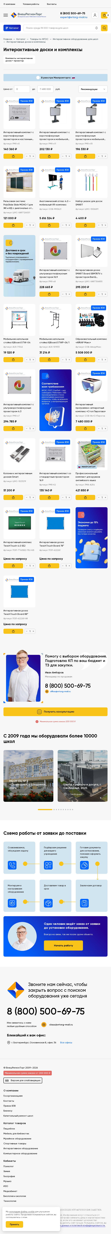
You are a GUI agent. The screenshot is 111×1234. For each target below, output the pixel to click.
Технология (9, 1201)
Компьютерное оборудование (20, 1153)
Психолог (8, 1166)
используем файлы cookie (22, 1211)
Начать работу (63, 945)
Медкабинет (10, 1191)
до (33, 89)
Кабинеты (9, 1160)
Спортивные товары (14, 1143)
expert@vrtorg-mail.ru (73, 17)
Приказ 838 (9, 1105)
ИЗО (5, 1186)
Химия (6, 1171)
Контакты (52, 4)
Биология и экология (14, 1196)
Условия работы (31, 4)
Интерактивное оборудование (20, 1148)
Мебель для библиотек (16, 1133)
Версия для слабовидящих (25, 1080)
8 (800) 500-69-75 (72, 13)
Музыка (7, 1181)
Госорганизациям (13, 1095)
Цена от (8, 89)
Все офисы (66, 1042)
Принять (14, 1224)
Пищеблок (9, 1128)
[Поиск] (104, 28)
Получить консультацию (59, 711)
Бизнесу (7, 1110)
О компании (9, 4)
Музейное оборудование (17, 1138)
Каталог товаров (14, 1123)
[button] (96, 28)
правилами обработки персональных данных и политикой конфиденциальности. (63, 1225)
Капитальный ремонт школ (18, 1115)
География (9, 1176)
